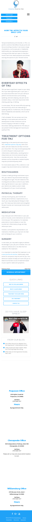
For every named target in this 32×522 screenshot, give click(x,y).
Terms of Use (16, 519)
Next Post (27, 269)
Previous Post (6, 269)
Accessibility (23, 519)
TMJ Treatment (16, 298)
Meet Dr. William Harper (16, 284)
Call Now (17, 400)
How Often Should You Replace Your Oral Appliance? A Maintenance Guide (16, 344)
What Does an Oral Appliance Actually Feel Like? (16, 352)
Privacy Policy (9, 519)
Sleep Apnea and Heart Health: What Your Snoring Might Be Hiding (16, 348)
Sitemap (24, 517)
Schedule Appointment (16, 272)
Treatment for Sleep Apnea (16, 293)
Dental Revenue (17, 517)
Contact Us (16, 303)
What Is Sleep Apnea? (16, 289)
